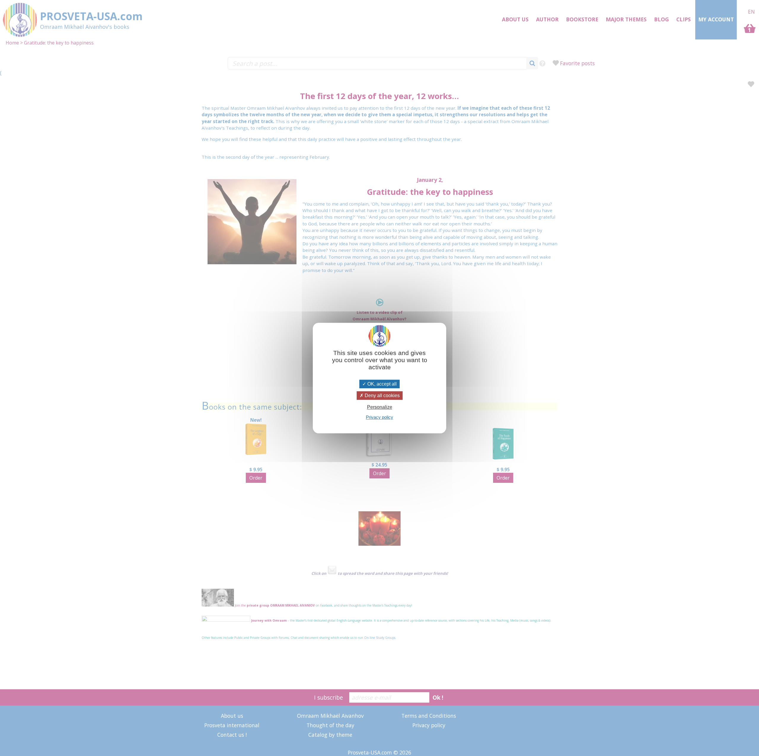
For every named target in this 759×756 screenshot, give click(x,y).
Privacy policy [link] (379, 417)
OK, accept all (381, 383)
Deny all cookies (381, 395)
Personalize (379, 407)
